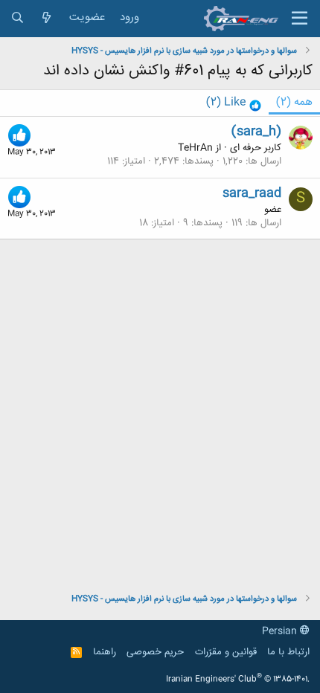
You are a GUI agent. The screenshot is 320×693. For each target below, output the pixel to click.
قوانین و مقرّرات (226, 652)
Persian (281, 631)
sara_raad (252, 193)
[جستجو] (17, 18)
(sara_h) (256, 131)
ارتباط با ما (288, 652)
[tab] (234, 103)
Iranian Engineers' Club (238, 679)
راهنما (104, 652)
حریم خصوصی (155, 652)
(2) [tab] (294, 102)
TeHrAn (195, 148)
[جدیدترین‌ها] (46, 18)
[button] (299, 18)
